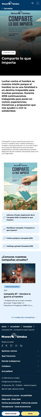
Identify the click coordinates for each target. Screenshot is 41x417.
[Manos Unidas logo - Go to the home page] (11, 4)
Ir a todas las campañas (22, 317)
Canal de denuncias (23, 406)
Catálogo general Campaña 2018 (20, 246)
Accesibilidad (26, 395)
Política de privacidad (11, 403)
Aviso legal (16, 399)
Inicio (4, 326)
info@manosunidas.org (11, 382)
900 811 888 (6, 389)
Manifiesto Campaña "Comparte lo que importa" (21, 229)
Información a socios (10, 395)
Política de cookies (29, 403)
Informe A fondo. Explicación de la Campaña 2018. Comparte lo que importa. (21, 217)
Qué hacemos (8, 356)
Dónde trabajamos (11, 361)
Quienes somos (9, 351)
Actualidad (14, 326)
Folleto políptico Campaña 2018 (20, 238)
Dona (30, 414)
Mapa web (6, 399)
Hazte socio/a (10, 414)
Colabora (6, 366)
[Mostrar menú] (37, 3)
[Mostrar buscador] (32, 3)
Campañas (8, 8)
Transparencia (7, 406)
